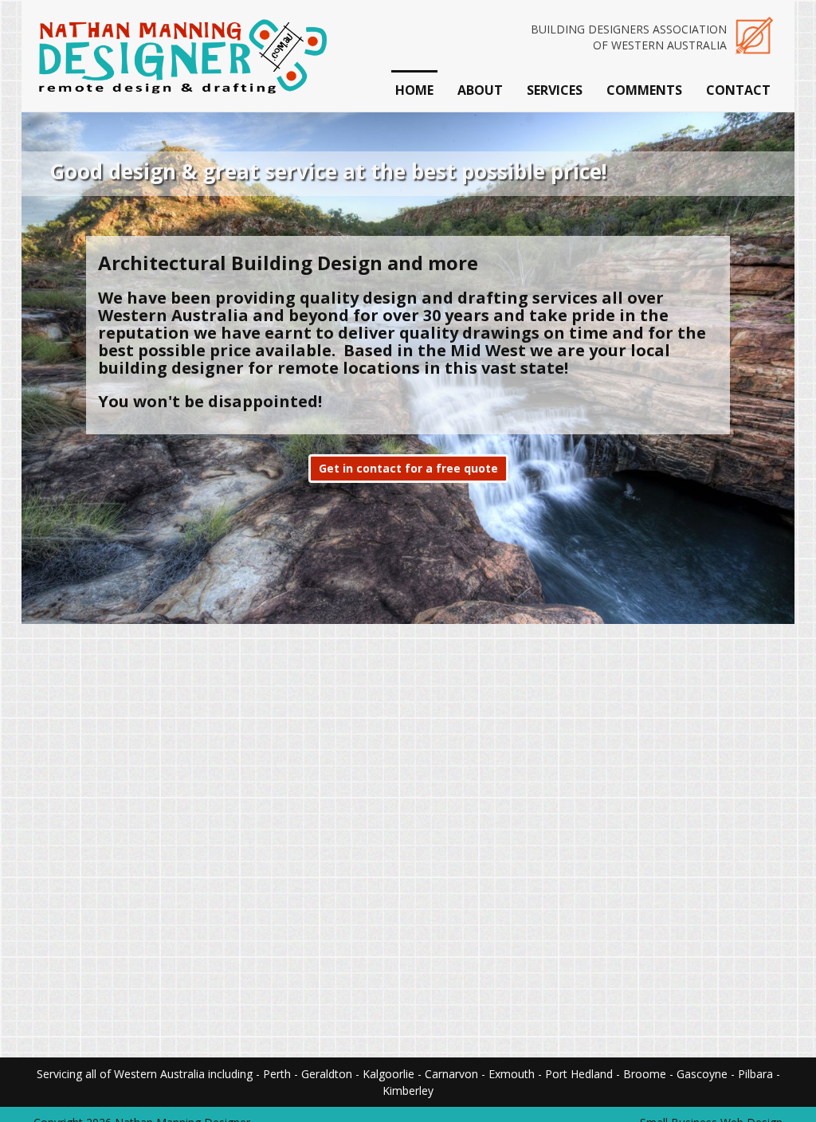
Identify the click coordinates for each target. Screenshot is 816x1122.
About (480, 90)
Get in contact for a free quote (408, 468)
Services (555, 90)
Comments (644, 90)
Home (414, 90)
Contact (738, 90)
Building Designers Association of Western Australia (629, 37)
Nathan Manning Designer (181, 56)
